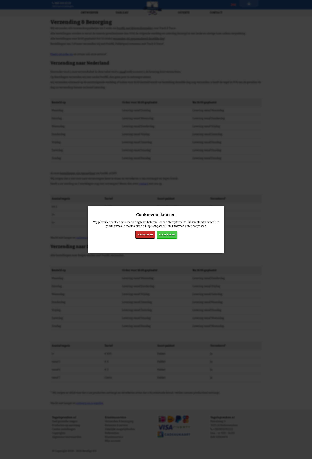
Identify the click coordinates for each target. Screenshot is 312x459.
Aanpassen (145, 234)
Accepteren (167, 234)
